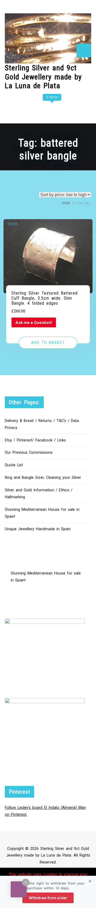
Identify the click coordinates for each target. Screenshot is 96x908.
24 (80, 203)
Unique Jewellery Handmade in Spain (38, 529)
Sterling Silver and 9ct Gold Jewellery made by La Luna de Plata (43, 76)
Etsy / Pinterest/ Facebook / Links (35, 440)
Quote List (14, 465)
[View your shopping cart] (51, 108)
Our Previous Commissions (29, 452)
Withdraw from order (48, 897)
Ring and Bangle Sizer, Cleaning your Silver (43, 477)
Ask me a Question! (33, 322)
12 (73, 203)
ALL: (88, 203)
